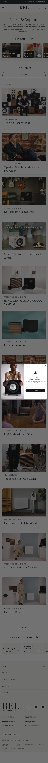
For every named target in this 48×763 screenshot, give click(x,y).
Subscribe (35, 390)
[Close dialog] (45, 366)
